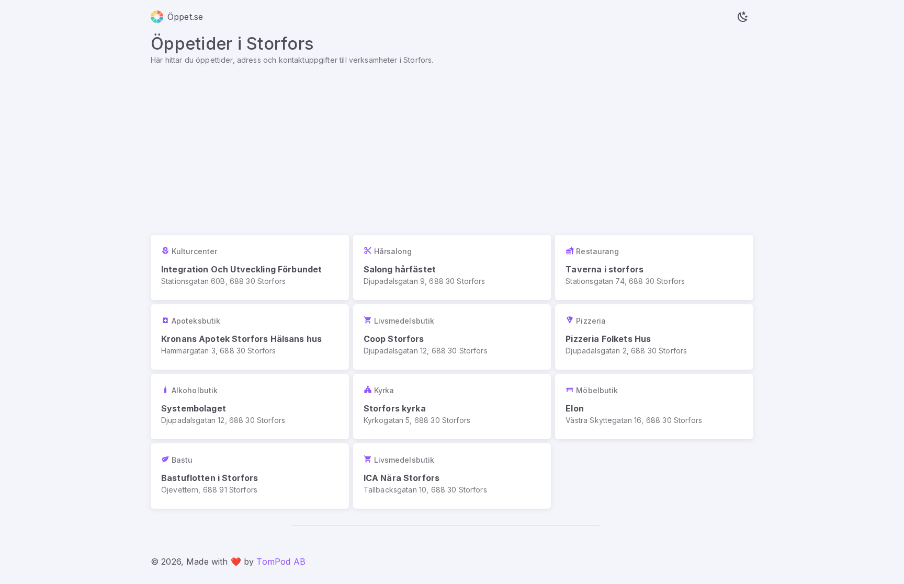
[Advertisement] (452, 144)
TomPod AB (280, 561)
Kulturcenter (194, 251)
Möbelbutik (597, 390)
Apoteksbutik (196, 320)
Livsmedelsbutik (404, 320)
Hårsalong (393, 251)
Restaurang (597, 251)
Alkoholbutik (195, 390)
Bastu (182, 459)
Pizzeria (591, 320)
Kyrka (384, 390)
